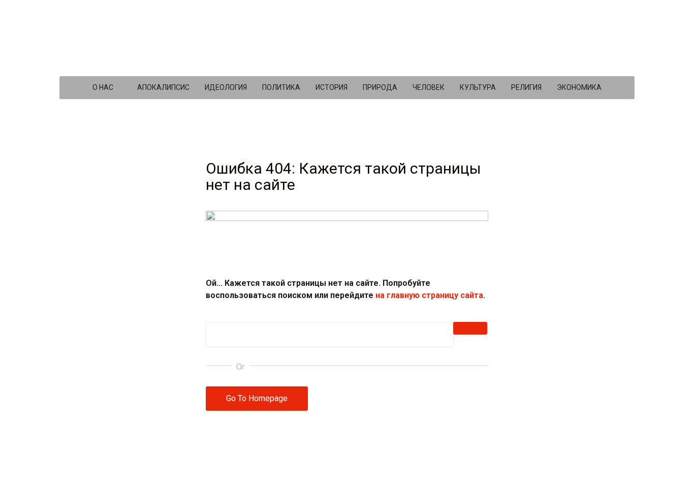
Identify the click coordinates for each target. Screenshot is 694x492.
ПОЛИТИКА (281, 87)
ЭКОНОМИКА (579, 87)
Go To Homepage (257, 398)
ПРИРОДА (380, 87)
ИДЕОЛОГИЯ (226, 87)
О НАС (102, 87)
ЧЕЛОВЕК (429, 87)
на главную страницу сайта (429, 295)
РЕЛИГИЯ (526, 87)
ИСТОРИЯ (332, 87)
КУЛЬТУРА (478, 87)
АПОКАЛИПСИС (163, 87)
